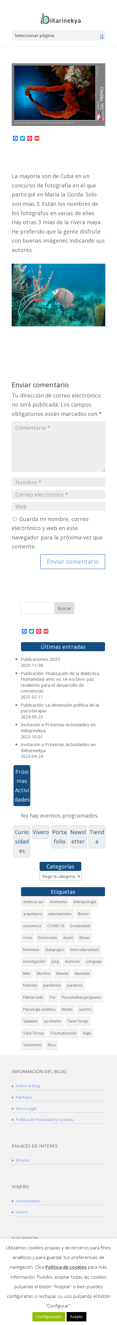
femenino (31, 949)
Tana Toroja (33, 1033)
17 (95, 320)
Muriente (82, 973)
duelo (68, 937)
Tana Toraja (78, 1021)
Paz (53, 997)
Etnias (84, 937)
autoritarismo (60, 913)
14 (80, 320)
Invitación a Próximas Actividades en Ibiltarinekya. (58, 727)
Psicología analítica (39, 1009)
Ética (52, 1044)
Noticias (30, 985)
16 (90, 320)
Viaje (87, 1033)
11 (65, 320)
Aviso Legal (26, 1108)
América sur (33, 901)
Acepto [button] (76, 1316)
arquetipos (32, 913)
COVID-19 (55, 925)
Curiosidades (22, 841)
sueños (85, 1009)
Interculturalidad (84, 949)
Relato (67, 1009)
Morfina (43, 973)
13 (75, 320)
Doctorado (47, 937)
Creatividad (80, 925)
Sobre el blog (28, 1085)
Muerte (62, 973)
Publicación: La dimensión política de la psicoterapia (60, 708)
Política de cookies (66, 1267)
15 (85, 320)
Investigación (34, 961)
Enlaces (23, 1160)
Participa (24, 1097)
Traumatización (63, 1033)
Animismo (58, 901)
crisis (27, 937)
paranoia (74, 985)
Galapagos (55, 949)
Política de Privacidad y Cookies (44, 1119)
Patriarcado (33, 997)
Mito (27, 973)
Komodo (72, 961)
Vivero (41, 832)
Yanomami (32, 1044)
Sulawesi (30, 1021)
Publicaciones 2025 (40, 659)
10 (59, 320)
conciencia (32, 925)
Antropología (84, 901)
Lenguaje (94, 961)
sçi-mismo (52, 1021)
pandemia (52, 985)
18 (100, 320)
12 (70, 320)
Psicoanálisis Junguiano (81, 997)
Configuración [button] (49, 1316)
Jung (55, 961)
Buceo (83, 913)
